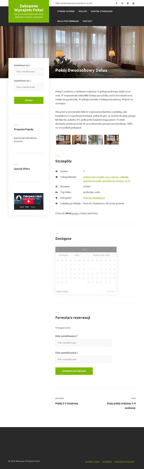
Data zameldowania (66, 336)
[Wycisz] (37, 206)
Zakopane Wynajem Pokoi (28, 8)
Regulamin (107, 461)
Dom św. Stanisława (102, 11)
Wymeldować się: (22, 81)
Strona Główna (66, 11)
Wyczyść (111, 291)
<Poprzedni (64, 249)
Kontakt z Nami (92, 461)
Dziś (84, 249)
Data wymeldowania (66, 352)
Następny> (107, 249)
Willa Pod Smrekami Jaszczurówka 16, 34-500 (73, 3)
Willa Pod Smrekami (68, 21)
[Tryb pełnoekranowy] (40, 206)
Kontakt (87, 21)
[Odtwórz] (17, 206)
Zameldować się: (22, 65)
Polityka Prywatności (124, 461)
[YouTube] (133, 3)
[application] (28, 201)
